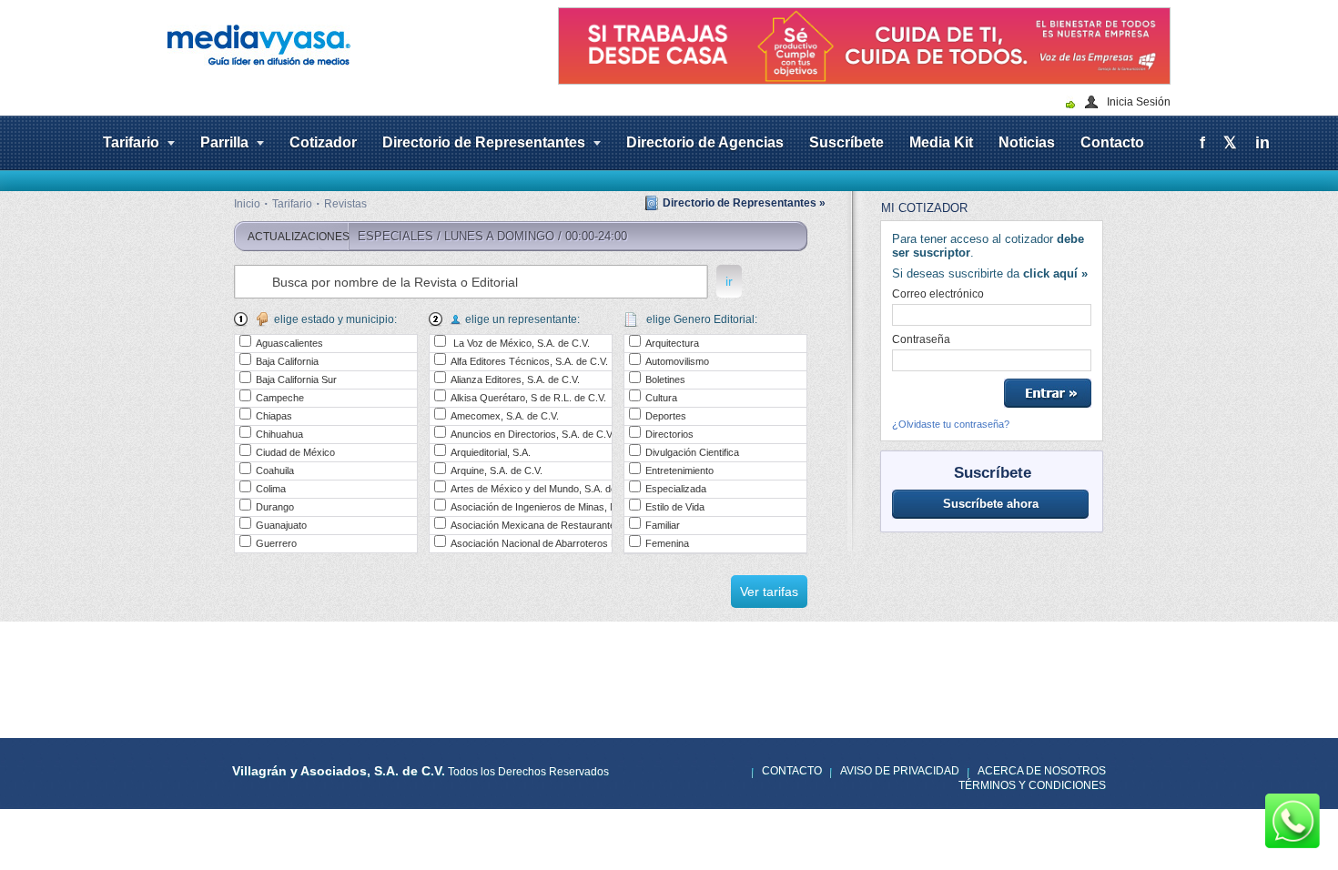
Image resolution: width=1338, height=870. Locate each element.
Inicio (247, 203)
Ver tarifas (769, 591)
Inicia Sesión (1139, 102)
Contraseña (921, 339)
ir (729, 281)
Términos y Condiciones (1032, 785)
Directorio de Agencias (705, 142)
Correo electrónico (938, 294)
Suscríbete (846, 142)
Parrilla (224, 142)
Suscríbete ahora (991, 504)
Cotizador (323, 142)
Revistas (345, 203)
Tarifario (131, 142)
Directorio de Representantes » (744, 203)
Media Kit (941, 142)
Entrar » (1047, 393)
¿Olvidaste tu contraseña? (950, 424)
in (1262, 143)
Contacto (1112, 142)
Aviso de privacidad (899, 770)
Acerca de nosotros (1042, 770)
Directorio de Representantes (483, 142)
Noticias (1026, 142)
